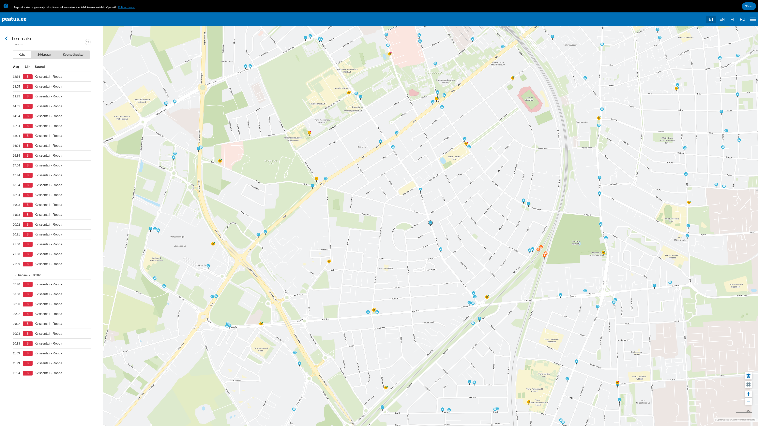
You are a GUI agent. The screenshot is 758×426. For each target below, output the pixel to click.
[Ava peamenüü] (753, 19)
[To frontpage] (22, 19)
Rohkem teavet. (126, 7)
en (722, 19)
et (711, 19)
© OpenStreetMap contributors (742, 420)
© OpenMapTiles (722, 420)
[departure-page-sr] (18, 77)
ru (742, 19)
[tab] (22, 54)
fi (732, 19)
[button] (748, 375)
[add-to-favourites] (88, 42)
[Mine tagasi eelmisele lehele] (6, 38)
